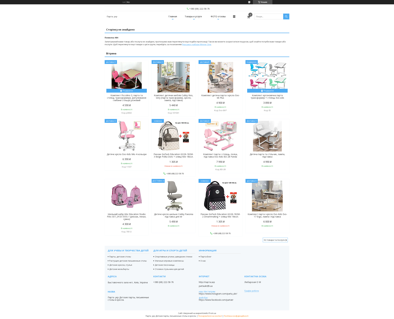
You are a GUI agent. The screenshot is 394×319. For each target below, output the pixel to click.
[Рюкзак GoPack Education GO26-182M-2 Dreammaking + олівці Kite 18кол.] (220, 196)
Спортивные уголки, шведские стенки (173, 256)
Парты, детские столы (120, 256)
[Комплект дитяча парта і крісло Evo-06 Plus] (220, 77)
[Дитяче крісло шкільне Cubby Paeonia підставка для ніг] (173, 196)
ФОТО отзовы (218, 16)
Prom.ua (212, 313)
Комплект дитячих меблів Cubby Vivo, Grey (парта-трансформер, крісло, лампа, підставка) (173, 98)
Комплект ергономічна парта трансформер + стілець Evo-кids (267, 96)
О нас (203, 260)
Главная (172, 16)
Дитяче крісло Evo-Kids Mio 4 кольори (127, 154)
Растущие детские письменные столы (128, 260)
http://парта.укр (207, 282)
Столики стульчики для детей (169, 269)
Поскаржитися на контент (210, 316)
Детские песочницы (165, 265)
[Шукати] (286, 16)
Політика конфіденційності (236, 316)
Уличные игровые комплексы (169, 260)
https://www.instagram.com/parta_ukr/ (218, 293)
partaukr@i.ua (206, 286)
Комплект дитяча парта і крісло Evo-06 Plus (220, 96)
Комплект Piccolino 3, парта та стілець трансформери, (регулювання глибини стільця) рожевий (126, 98)
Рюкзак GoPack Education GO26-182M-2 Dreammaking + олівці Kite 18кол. (220, 215)
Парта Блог (205, 256)
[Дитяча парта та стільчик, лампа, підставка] (267, 136)
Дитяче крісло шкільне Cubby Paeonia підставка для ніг (173, 215)
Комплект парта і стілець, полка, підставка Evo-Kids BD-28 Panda (220, 155)
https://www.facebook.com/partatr (216, 299)
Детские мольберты (119, 269)
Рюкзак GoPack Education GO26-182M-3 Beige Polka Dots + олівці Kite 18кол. (173, 155)
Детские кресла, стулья (120, 265)
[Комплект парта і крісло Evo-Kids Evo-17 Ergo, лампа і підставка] (267, 196)
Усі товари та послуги (274, 240)
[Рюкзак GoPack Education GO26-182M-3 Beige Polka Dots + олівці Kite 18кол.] (173, 136)
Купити (143, 68)
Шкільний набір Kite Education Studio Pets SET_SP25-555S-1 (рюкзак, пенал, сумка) (126, 216)
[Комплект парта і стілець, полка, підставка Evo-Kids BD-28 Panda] (220, 136)
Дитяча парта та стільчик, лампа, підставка (267, 155)
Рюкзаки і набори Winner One (196, 44)
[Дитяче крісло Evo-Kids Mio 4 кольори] (126, 136)
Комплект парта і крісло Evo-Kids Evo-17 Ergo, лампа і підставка (267, 215)
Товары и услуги (193, 16)
